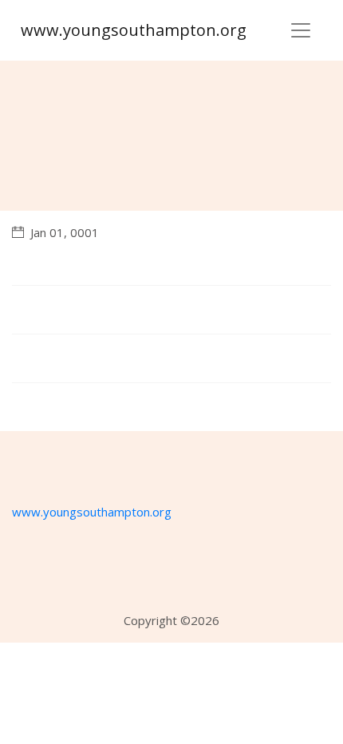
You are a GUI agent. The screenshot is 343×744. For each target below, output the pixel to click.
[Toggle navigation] (300, 30)
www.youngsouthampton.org (133, 30)
